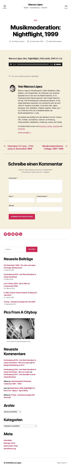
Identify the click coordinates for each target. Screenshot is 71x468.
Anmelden (8, 440)
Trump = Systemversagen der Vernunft (19, 302)
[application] (35, 64)
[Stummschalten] (55, 64)
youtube (56, 126)
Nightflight (34, 76)
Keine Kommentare (55, 41)
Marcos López (35, 5)
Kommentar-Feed (11, 446)
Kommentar (13, 178)
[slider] (58, 64)
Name (11, 196)
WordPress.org (10, 449)
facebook (42, 126)
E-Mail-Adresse (42, 196)
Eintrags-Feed (9, 443)
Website (11, 205)
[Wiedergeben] (11, 64)
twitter (49, 126)
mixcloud (21, 129)
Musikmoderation (25, 76)
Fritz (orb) (14, 76)
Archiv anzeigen (24, 133)
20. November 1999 (36, 41)
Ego (35, 20)
